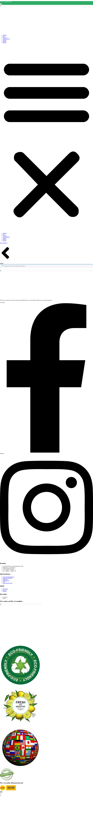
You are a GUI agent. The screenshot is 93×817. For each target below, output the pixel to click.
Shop (4, 36)
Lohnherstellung (6, 38)
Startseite (5, 35)
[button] (46, 138)
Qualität (4, 40)
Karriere (4, 41)
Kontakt (4, 42)
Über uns (5, 37)
